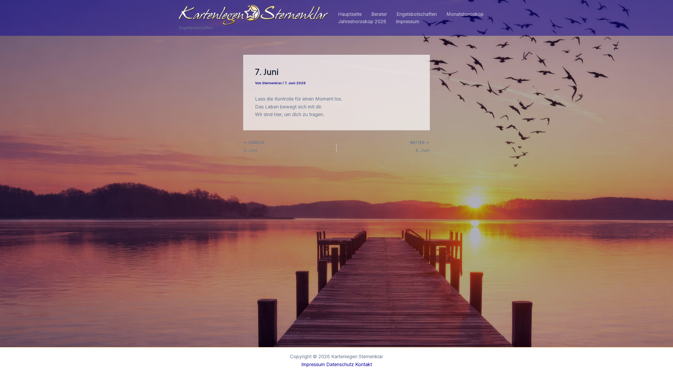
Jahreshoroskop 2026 (362, 21)
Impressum (407, 21)
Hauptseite (350, 14)
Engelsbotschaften (416, 14)
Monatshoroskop (465, 14)
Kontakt (363, 364)
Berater (379, 14)
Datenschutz (340, 364)
